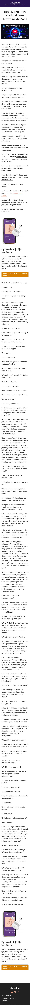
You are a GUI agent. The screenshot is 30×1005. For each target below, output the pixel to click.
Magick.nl (15, 3)
